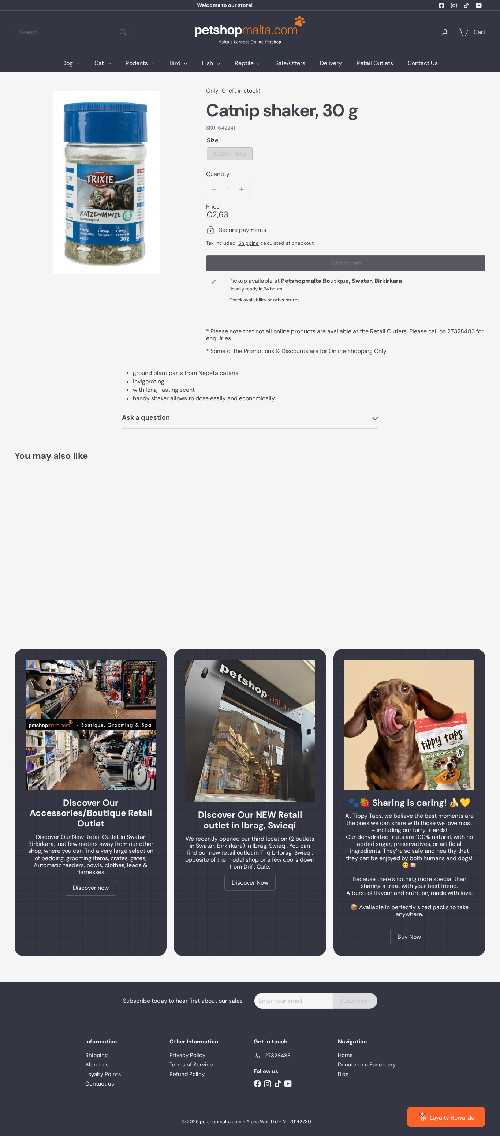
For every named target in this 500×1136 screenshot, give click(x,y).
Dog (68, 63)
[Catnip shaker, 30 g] (51, 528)
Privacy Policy (187, 1055)
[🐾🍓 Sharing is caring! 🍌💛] (409, 725)
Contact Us (423, 63)
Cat (99, 63)
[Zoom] (106, 182)
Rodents (137, 63)
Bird (175, 63)
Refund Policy (187, 1074)
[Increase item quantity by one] (241, 189)
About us (97, 1064)
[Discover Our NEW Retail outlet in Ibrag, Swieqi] (250, 731)
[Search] (123, 32)
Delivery (331, 63)
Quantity (218, 173)
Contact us (99, 1083)
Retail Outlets (375, 63)
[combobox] (73, 32)
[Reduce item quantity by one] (214, 189)
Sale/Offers (290, 63)
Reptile (245, 63)
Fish (208, 63)
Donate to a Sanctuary (367, 1064)
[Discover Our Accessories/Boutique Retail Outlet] (91, 725)
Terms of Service (191, 1064)
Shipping (248, 243)
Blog (343, 1074)
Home (345, 1055)
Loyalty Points (103, 1074)
